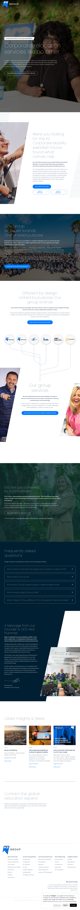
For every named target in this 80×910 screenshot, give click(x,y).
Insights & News (73, 857)
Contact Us (11, 877)
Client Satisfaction (13, 862)
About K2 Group (13, 857)
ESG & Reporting (60, 857)
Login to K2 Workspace (45, 872)
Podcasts (70, 864)
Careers (10, 875)
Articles (70, 859)
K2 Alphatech (27, 872)
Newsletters (71, 862)
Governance (43, 518)
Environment (58, 859)
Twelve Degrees (28, 869)
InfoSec (10, 872)
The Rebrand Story (28, 875)
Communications (43, 867)
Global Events (72, 867)
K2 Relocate (26, 859)
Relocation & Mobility (44, 859)
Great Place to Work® (14, 867)
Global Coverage (13, 859)
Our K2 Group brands (29, 857)
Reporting (50, 518)
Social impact (34, 518)
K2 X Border (26, 864)
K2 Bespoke (26, 862)
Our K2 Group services (45, 857)
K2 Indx (25, 867)
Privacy (36, 900)
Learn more (7, 761)
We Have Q (11, 869)
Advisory (41, 864)
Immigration (42, 862)
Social (57, 862)
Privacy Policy (58, 901)
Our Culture (11, 864)
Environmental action (22, 518)
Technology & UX (43, 869)
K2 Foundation (59, 869)
